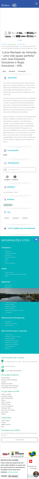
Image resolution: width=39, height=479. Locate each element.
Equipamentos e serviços (12, 340)
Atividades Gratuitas (6, 396)
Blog (2, 426)
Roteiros (3, 414)
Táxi (6, 261)
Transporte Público (10, 263)
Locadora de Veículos (11, 302)
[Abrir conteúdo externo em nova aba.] (7, 177)
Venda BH (7, 348)
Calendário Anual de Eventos (13, 336)
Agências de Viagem (10, 306)
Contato (3, 422)
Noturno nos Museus (6, 383)
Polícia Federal (9, 325)
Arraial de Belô (5, 377)
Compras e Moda (6, 408)
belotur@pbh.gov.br (9, 366)
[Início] (9, 3)
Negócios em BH (5, 424)
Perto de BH (4, 412)
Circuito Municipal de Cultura (9, 387)
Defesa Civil (8, 291)
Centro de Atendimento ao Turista (14, 310)
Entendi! (4, 476)
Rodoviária (8, 255)
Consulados (8, 321)
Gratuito (25, 218)
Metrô (6, 259)
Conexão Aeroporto (10, 253)
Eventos (4, 44)
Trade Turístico (9, 334)
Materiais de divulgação (11, 342)
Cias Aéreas (8, 312)
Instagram (7, 180)
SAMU (6, 276)
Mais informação (13, 472)
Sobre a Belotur (5, 420)
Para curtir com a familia (8, 410)
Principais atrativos (10, 346)
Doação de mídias (10, 338)
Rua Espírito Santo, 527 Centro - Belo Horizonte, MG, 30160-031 (19, 362)
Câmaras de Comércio (11, 323)
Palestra (13, 44)
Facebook (15, 180)
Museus (3, 400)
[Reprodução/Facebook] (29, 22)
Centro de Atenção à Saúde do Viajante (16, 274)
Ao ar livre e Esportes (7, 406)
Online (7, 218)
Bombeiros (8, 289)
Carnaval (3, 381)
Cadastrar (19, 439)
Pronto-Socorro (9, 272)
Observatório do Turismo (12, 344)
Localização (22, 71)
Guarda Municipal (9, 293)
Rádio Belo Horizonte (15, 370)
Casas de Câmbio (9, 304)
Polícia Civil (8, 287)
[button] (18, 40)
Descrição (12, 71)
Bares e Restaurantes (7, 398)
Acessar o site (14, 169)
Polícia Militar (8, 285)
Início (4, 71)
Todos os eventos (6, 394)
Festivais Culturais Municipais (9, 379)
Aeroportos (8, 251)
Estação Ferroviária (10, 257)
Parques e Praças (6, 404)
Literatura (21, 44)
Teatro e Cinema (5, 402)
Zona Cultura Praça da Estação (9, 385)
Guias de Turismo (9, 308)
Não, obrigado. (13, 476)
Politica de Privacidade (33, 467)
